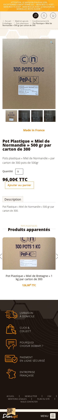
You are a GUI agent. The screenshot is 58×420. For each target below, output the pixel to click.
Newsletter (31, 396)
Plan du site (43, 399)
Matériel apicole (21, 21)
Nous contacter (29, 401)
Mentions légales (17, 399)
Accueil (8, 21)
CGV (49, 396)
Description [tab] (12, 199)
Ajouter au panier (19, 185)
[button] (51, 42)
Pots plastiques (22, 23)
